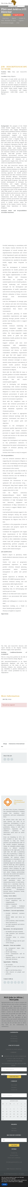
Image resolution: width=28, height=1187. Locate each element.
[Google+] (17, 1165)
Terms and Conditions (14, 1157)
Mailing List (13, 1072)
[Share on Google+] (11, 759)
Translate (21, 8)
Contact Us (14, 1089)
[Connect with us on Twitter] (11, 982)
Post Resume (14, 1038)
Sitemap (14, 1128)
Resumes (14, 1087)
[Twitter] (12, 1165)
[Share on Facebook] (5, 759)
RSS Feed (14, 1130)
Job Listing (14, 1036)
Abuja (5, 743)
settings (20, 1181)
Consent (13, 1052)
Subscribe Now (14, 1076)
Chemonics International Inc (12, 745)
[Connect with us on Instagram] (18, 982)
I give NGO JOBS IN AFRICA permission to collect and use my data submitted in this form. (14, 1058)
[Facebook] (10, 1165)
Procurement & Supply (7, 23)
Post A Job (14, 1085)
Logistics (21, 20)
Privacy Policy (14, 1155)
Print (17, 23)
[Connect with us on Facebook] (8, 982)
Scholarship (14, 1041)
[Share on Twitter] (8, 759)
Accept (4, 1184)
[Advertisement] (14, 48)
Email (13, 1065)
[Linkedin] (14, 1165)
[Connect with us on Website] (5, 982)
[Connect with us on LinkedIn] (15, 982)
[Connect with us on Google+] (22, 982)
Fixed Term (5, 18)
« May (2, 1101)
